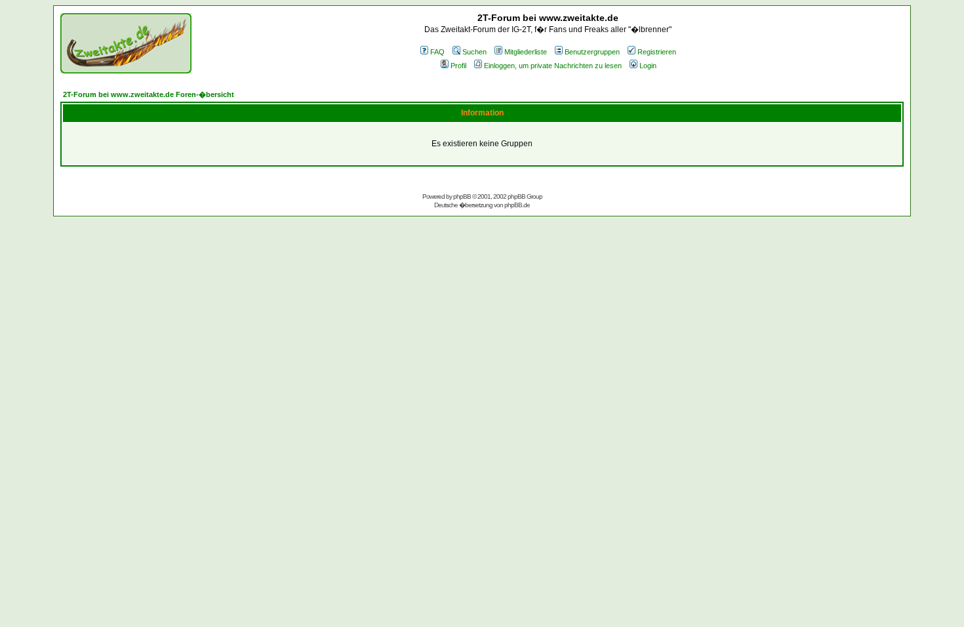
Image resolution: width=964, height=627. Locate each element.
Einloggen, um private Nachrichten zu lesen (553, 66)
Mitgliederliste (525, 52)
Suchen (474, 52)
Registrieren (656, 52)
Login (647, 66)
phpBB (462, 196)
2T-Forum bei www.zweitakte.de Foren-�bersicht (148, 94)
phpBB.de (517, 205)
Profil (458, 66)
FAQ (437, 52)
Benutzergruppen (592, 52)
